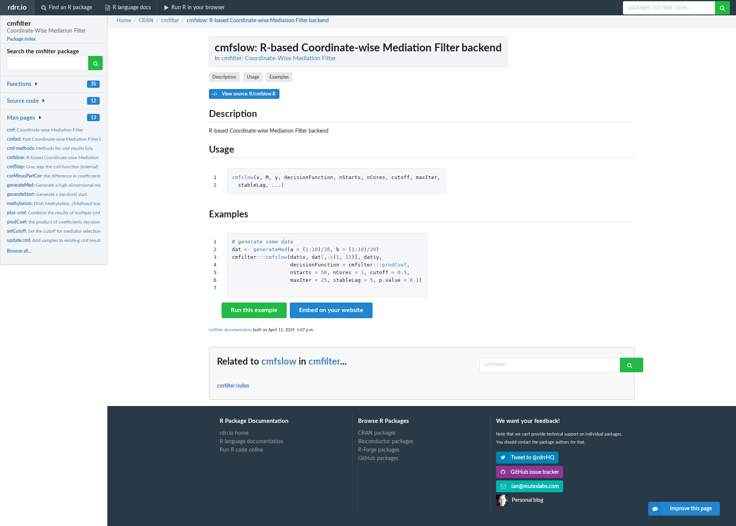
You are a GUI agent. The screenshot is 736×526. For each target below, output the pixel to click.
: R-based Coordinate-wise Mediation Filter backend (258, 20)
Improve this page (691, 508)
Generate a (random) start (47, 194)
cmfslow (242, 177)
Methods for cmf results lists (50, 148)
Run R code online (241, 450)
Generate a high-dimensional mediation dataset (69, 185)
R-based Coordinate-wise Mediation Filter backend (68, 157)
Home (124, 20)
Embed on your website (331, 310)
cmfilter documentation (230, 330)
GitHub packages (378, 458)
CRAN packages (377, 433)
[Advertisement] (577, 151)
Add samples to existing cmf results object (62, 240)
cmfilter (324, 362)
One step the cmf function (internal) (52, 166)
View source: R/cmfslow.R (248, 94)
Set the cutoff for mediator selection (54, 231)
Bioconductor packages (385, 441)
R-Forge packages (378, 450)
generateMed (270, 249)
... (276, 185)
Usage (253, 77)
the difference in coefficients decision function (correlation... (86, 176)
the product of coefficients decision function (62, 222)
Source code (23, 101)
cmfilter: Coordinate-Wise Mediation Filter (278, 58)
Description (224, 77)
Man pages (21, 118)
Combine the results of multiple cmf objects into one (70, 212)
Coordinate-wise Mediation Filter (45, 130)
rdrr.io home (234, 433)
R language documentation (251, 441)
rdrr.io (17, 7)
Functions (19, 84)
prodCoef (394, 265)
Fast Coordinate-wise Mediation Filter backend (62, 139)
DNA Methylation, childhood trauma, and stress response (78, 203)
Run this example (254, 310)
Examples (279, 77)
